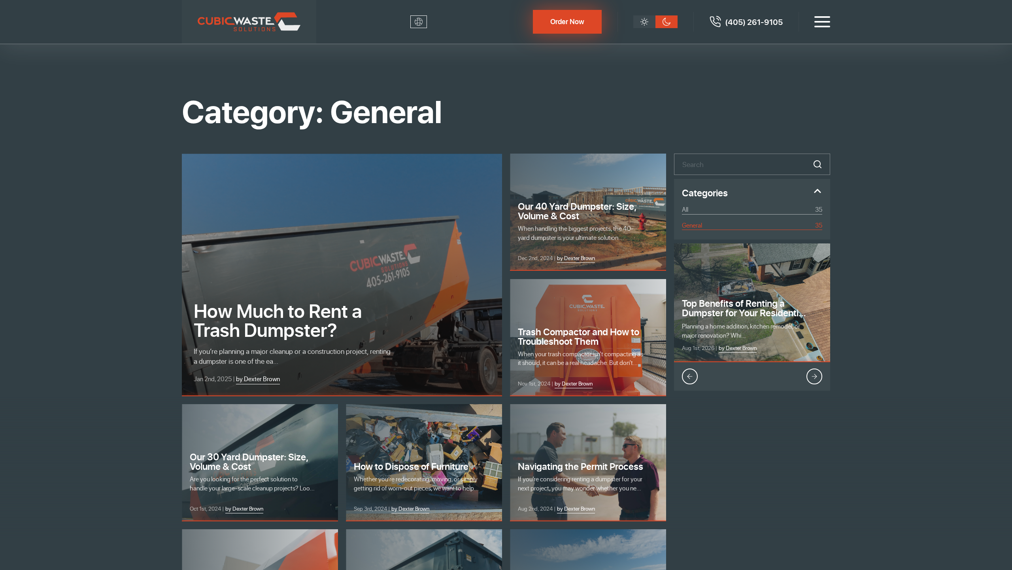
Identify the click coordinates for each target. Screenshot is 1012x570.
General (752, 225)
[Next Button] (814, 376)
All (752, 209)
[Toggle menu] (822, 22)
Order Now (567, 21)
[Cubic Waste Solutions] (249, 22)
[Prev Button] (690, 376)
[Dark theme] (666, 21)
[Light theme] (644, 21)
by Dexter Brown (738, 348)
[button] (817, 164)
